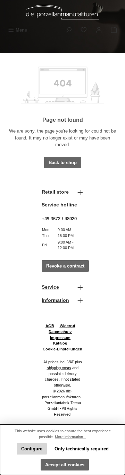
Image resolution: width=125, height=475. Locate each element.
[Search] (68, 30)
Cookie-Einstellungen (62, 349)
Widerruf (67, 326)
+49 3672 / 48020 (59, 218)
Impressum (60, 338)
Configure (31, 448)
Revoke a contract (65, 266)
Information (55, 300)
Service (50, 287)
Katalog (60, 343)
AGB (49, 326)
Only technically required (82, 448)
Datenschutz (60, 332)
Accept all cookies (64, 464)
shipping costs (59, 368)
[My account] (99, 30)
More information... (70, 437)
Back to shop (63, 162)
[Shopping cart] (114, 30)
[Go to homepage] (62, 12)
